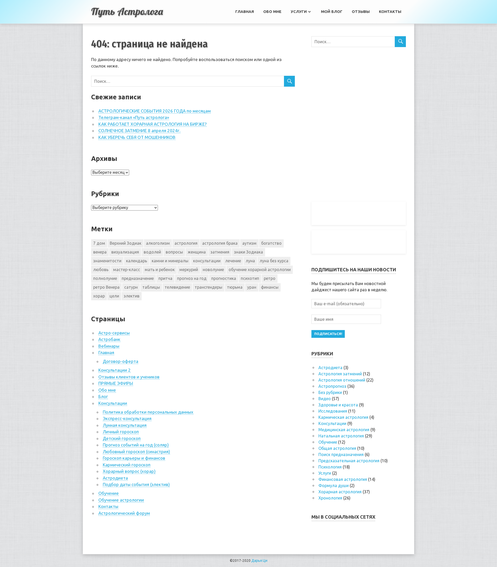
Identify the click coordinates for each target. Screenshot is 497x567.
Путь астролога (127, 11)
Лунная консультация (125, 425)
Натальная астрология (341, 436)
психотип (250, 278)
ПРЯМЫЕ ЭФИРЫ (115, 383)
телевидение (177, 287)
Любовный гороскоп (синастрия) (136, 451)
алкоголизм (158, 243)
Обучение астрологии (121, 499)
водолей (152, 252)
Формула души (333, 485)
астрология (186, 243)
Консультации (112, 403)
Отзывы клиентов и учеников (128, 376)
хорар (99, 296)
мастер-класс (126, 269)
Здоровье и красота (338, 404)
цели (114, 296)
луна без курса (274, 260)
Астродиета (115, 477)
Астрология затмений (340, 373)
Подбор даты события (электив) (136, 484)
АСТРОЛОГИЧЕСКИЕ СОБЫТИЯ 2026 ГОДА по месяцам (154, 110)
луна (250, 260)
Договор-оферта (120, 361)
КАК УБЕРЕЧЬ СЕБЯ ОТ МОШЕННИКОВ (137, 137)
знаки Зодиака (248, 252)
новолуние (213, 269)
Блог (103, 396)
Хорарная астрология (340, 491)
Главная (244, 11)
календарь (136, 260)
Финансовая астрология (342, 479)
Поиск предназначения (341, 454)
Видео (324, 398)
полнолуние (105, 278)
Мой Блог (331, 11)
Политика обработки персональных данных (148, 411)
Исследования (332, 411)
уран (251, 287)
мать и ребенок (160, 269)
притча (165, 278)
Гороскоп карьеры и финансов (134, 458)
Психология (330, 467)
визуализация (125, 252)
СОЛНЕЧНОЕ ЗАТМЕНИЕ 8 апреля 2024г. (139, 130)
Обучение (108, 493)
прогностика (223, 278)
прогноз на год (192, 278)
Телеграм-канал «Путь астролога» (133, 117)
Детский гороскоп (122, 438)
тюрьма (235, 287)
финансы (270, 287)
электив (132, 296)
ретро (269, 278)
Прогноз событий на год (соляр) (136, 444)
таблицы (151, 287)
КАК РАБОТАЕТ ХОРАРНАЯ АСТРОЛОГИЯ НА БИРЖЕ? (152, 124)
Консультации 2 (114, 370)
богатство (271, 243)
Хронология (330, 498)
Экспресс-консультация (127, 418)
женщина (197, 252)
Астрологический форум (124, 513)
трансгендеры (208, 287)
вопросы (174, 252)
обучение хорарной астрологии (260, 269)
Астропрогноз (332, 386)
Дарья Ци (259, 560)
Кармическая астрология (343, 417)
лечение (233, 260)
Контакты (390, 11)
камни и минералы (170, 260)
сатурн (131, 287)
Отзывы (361, 11)
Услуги (299, 11)
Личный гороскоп (121, 431)
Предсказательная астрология (348, 460)
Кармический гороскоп (126, 464)
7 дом (99, 243)
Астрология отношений (341, 380)
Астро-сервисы (114, 332)
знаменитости (107, 260)
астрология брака (220, 243)
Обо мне (272, 11)
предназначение (138, 278)
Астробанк (109, 339)
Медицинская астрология (343, 429)
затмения (219, 252)
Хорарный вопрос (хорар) (129, 471)
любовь (100, 269)
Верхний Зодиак (125, 243)
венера (100, 252)
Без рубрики (330, 392)
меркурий (188, 269)
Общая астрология (337, 448)
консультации (207, 260)
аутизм (249, 243)
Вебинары (108, 346)
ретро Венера (106, 287)
